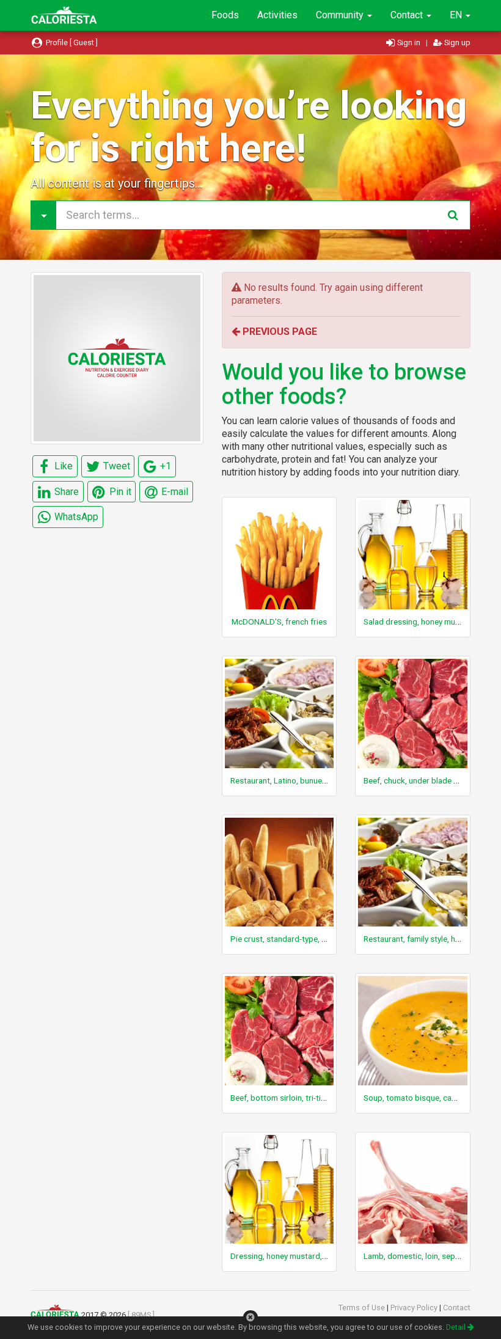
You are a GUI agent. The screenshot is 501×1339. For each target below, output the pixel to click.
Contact (407, 15)
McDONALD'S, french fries (279, 621)
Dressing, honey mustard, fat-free (290, 1256)
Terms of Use (362, 1307)
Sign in (408, 42)
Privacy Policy (414, 1307)
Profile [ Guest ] (71, 42)
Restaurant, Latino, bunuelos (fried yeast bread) (316, 780)
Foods (225, 15)
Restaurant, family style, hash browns (430, 939)
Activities (277, 15)
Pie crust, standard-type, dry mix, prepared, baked (320, 939)
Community (341, 15)
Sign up (456, 42)
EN (457, 15)
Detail (456, 1327)
